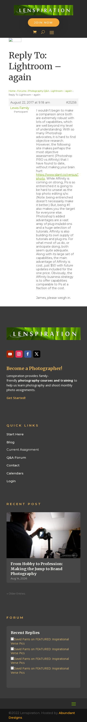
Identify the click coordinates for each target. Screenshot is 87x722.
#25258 (71, 102)
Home (12, 90)
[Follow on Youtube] (10, 354)
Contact (13, 465)
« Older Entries (16, 593)
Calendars (15, 473)
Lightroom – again (61, 90)
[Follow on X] (36, 354)
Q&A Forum (16, 457)
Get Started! (16, 398)
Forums (21, 90)
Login (11, 481)
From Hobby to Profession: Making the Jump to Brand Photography (37, 568)
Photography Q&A (38, 90)
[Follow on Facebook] (27, 354)
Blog (11, 442)
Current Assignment (23, 450)
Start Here (15, 434)
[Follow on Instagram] (19, 354)
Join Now (43, 22)
